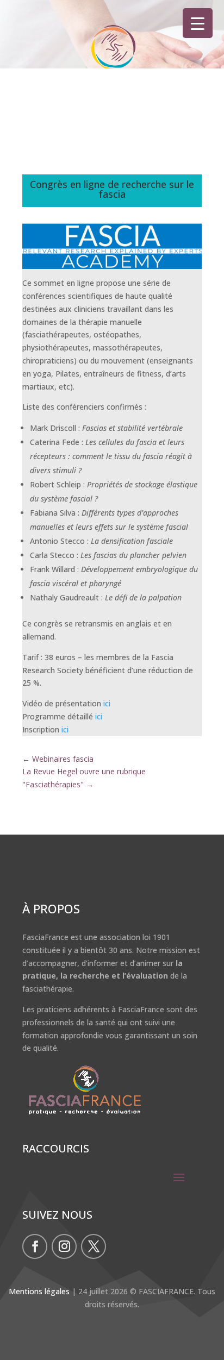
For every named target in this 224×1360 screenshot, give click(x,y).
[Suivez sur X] (93, 1246)
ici (106, 703)
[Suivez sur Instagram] (64, 1246)
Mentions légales (39, 1291)
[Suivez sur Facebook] (34, 1246)
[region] (112, 56)
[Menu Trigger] (198, 23)
